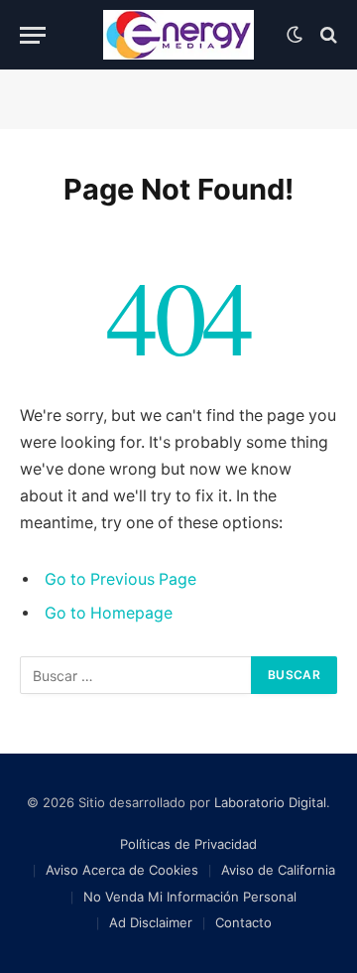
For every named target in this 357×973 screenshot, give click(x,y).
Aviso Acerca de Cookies (122, 870)
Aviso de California (278, 870)
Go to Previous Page (120, 579)
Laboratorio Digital (270, 802)
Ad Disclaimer (150, 922)
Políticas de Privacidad (188, 844)
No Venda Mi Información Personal (190, 896)
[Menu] (33, 35)
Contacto (243, 922)
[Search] (326, 35)
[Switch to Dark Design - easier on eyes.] (294, 35)
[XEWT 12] (178, 35)
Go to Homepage (109, 613)
